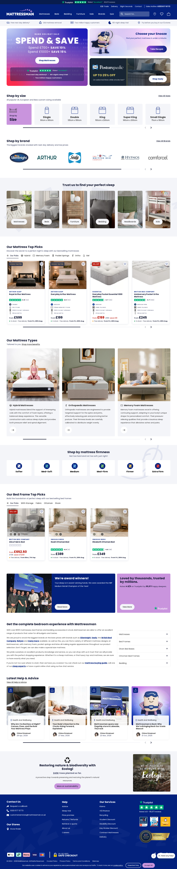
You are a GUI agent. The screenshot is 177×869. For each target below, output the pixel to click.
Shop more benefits (31, 344)
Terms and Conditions (81, 861)
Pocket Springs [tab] (62, 255)
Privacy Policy (65, 861)
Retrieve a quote (69, 824)
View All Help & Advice (17, 682)
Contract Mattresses (109, 832)
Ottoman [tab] (48, 503)
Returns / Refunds (70, 819)
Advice (65, 806)
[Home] (20, 14)
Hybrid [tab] (27, 255)
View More (127, 607)
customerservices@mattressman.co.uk (28, 815)
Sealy (94, 637)
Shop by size (88, 96)
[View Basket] (168, 14)
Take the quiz (156, 49)
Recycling (104, 815)
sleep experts (19, 666)
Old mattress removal (52, 22)
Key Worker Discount (109, 828)
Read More (62, 607)
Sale (92, 14)
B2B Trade (104, 6)
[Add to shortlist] (42, 264)
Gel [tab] (87, 255)
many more (33, 641)
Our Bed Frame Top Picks (26, 494)
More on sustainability (67, 786)
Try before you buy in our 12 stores (156, 22)
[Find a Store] (154, 14)
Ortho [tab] (77, 255)
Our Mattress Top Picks (25, 247)
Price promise (68, 815)
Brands (101, 14)
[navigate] (151, 128)
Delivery (114, 6)
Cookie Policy (52, 861)
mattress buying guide (96, 663)
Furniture (80, 14)
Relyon (20, 641)
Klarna (102, 806)
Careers (65, 832)
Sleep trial (66, 810)
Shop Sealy (157, 79)
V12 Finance (105, 810)
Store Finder (15, 829)
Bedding (68, 14)
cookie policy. (118, 865)
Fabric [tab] (39, 503)
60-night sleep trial (120, 22)
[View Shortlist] (161, 14)
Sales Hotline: (158, 6)
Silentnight (85, 637)
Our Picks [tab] (14, 255)
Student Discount (107, 819)
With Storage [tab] (27, 503)
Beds (57, 14)
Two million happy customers (87, 22)
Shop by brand (88, 141)
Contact (138, 6)
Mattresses (44, 14)
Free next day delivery (20, 22)
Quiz (112, 14)
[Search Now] (121, 14)
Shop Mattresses (47, 60)
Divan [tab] (58, 503)
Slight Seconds (126, 6)
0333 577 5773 (16, 810)
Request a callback (18, 806)
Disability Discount (108, 824)
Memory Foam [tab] (43, 255)
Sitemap (95, 861)
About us (66, 828)
